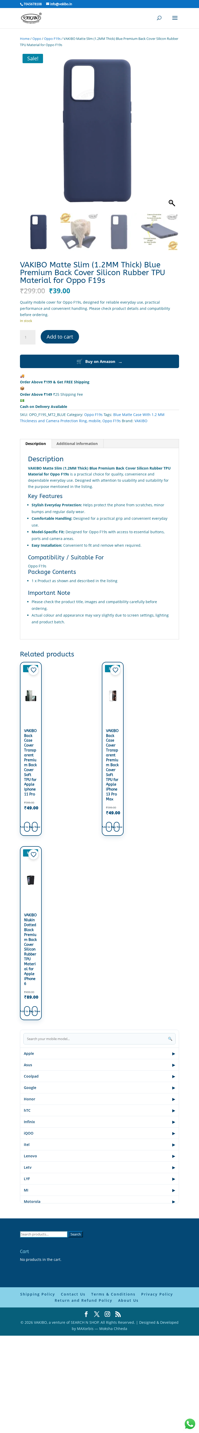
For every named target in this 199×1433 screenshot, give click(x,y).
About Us (128, 1300)
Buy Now (35, 827)
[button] (172, 133)
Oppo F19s (52, 38)
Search (75, 1234)
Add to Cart (27, 827)
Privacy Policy (157, 1294)
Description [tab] (35, 443)
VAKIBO (140, 420)
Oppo (36, 38)
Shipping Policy (37, 1294)
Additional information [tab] (77, 443)
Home (25, 38)
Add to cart (60, 336)
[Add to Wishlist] (33, 670)
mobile (95, 420)
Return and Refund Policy (83, 1300)
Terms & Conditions (113, 1294)
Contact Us (73, 1294)
